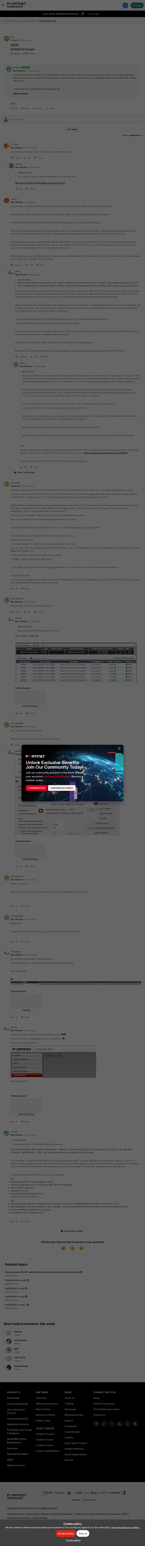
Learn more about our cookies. (125, 1527)
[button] (73, 1540)
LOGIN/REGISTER (36, 788)
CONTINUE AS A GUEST (62, 788)
